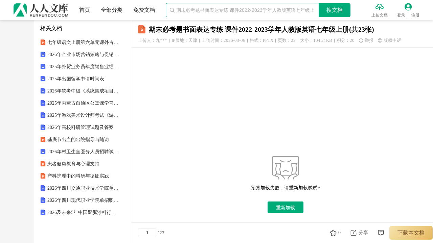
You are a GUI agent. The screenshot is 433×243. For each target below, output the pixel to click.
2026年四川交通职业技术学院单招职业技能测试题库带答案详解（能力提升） (83, 188)
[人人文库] (41, 10)
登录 (401, 15)
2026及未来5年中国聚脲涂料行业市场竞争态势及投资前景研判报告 (83, 212)
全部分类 (111, 10)
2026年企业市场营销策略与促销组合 (83, 54)
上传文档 (379, 15)
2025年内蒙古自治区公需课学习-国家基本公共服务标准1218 (83, 103)
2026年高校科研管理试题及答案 (80, 127)
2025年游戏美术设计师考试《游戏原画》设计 (83, 115)
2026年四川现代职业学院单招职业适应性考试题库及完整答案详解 (83, 200)
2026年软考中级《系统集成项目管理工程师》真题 (83, 90)
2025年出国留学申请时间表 (75, 78)
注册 (415, 15)
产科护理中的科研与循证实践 (78, 176)
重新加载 (285, 207)
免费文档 (144, 10)
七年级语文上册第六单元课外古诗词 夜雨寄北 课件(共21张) (83, 42)
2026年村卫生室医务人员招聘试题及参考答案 (83, 151)
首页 (84, 10)
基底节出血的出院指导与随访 (78, 139)
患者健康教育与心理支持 (73, 163)
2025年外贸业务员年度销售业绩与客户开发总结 (83, 66)
